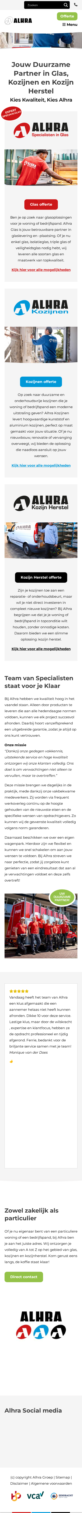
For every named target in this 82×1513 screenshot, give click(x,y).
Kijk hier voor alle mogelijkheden (41, 270)
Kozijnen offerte (41, 382)
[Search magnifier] (66, 5)
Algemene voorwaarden (51, 1483)
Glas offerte (41, 204)
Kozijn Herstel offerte (41, 577)
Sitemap (63, 1477)
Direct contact (23, 1277)
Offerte (67, 16)
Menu (71, 24)
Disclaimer (19, 1483)
